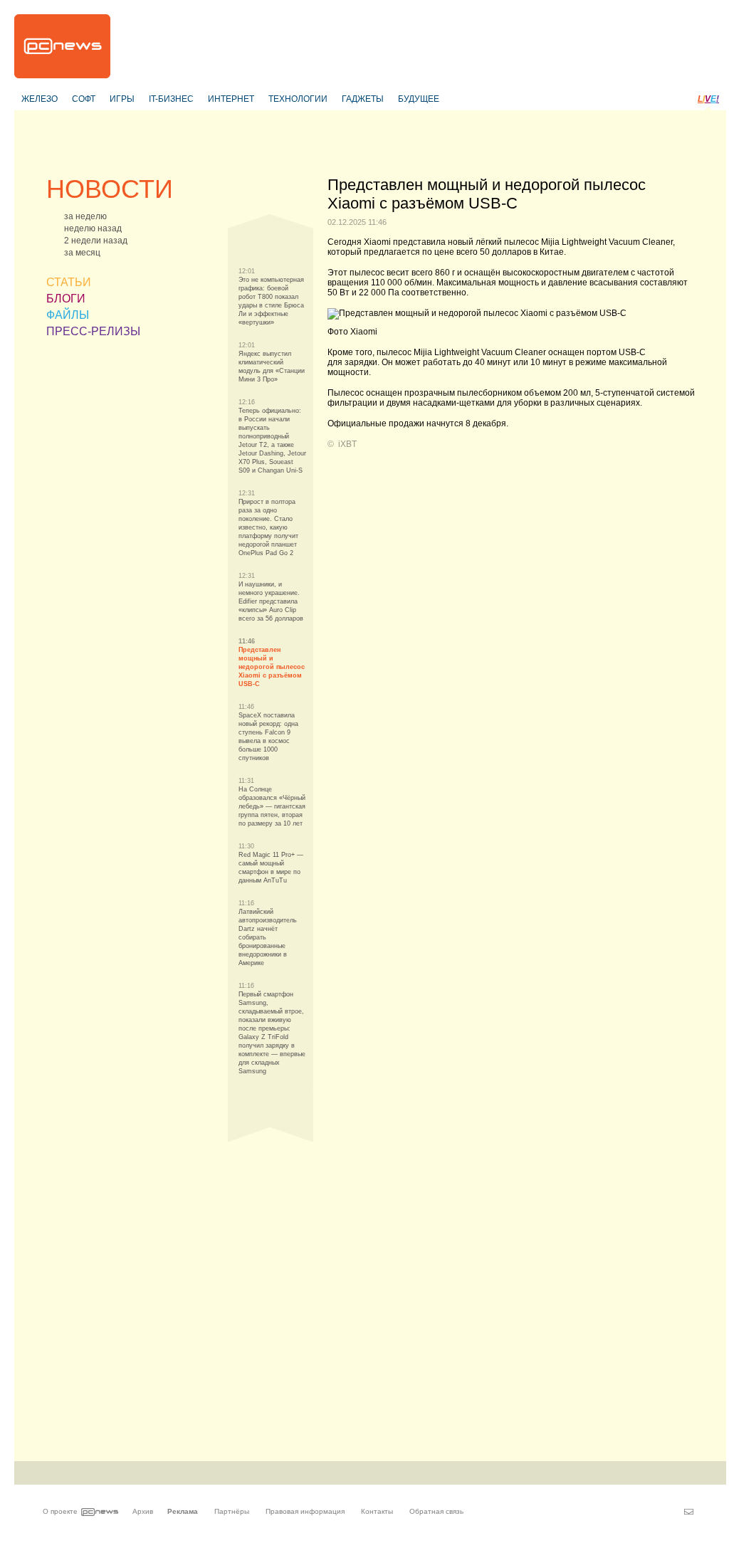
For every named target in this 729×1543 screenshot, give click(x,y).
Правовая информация (305, 1511)
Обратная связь (436, 1511)
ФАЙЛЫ (67, 315)
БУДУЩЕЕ (418, 99)
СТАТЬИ (68, 282)
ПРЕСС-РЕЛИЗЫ (93, 331)
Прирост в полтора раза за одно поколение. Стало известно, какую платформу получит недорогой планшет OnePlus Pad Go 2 (268, 527)
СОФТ (83, 99)
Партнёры (231, 1511)
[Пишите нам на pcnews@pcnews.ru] (689, 1511)
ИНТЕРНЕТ (231, 99)
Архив (142, 1511)
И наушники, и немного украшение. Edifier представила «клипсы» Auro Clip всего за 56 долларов (270, 601)
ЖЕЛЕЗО (39, 99)
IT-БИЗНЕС (171, 99)
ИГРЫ (122, 99)
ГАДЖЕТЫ (363, 99)
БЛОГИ (65, 299)
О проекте (60, 1511)
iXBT (347, 444)
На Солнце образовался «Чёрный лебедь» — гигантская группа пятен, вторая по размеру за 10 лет (271, 806)
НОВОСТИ (109, 189)
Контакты (377, 1511)
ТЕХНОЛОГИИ (297, 99)
